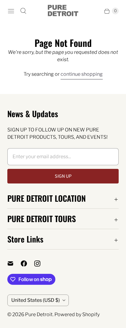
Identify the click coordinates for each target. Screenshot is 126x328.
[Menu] (11, 11)
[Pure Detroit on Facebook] (27, 263)
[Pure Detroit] (63, 11)
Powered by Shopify (77, 314)
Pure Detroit (39, 314)
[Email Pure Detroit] (14, 263)
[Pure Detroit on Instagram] (41, 263)
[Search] (23, 11)
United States (35, 300)
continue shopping (82, 74)
